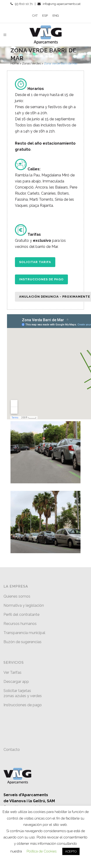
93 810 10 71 (24, 4)
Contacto (12, 749)
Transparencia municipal (24, 633)
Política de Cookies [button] (41, 851)
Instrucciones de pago (41, 279)
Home (14, 63)
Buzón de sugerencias (23, 642)
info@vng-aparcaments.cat (61, 4)
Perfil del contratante (21, 614)
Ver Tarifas (12, 672)
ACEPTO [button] (71, 851)
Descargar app (16, 681)
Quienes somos (17, 596)
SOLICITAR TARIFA (35, 262)
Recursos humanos (20, 623)
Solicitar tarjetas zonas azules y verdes (23, 693)
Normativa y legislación (24, 605)
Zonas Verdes (31, 63)
